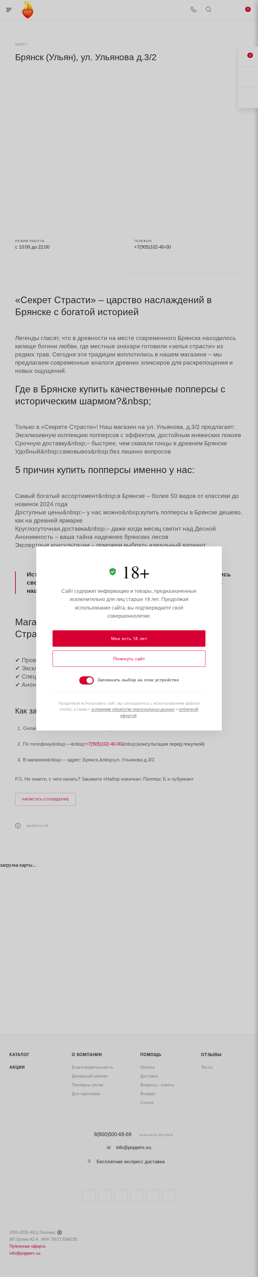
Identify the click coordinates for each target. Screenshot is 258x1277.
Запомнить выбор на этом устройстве (138, 680)
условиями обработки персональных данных (133, 709)
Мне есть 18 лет (129, 638)
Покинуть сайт (129, 658)
